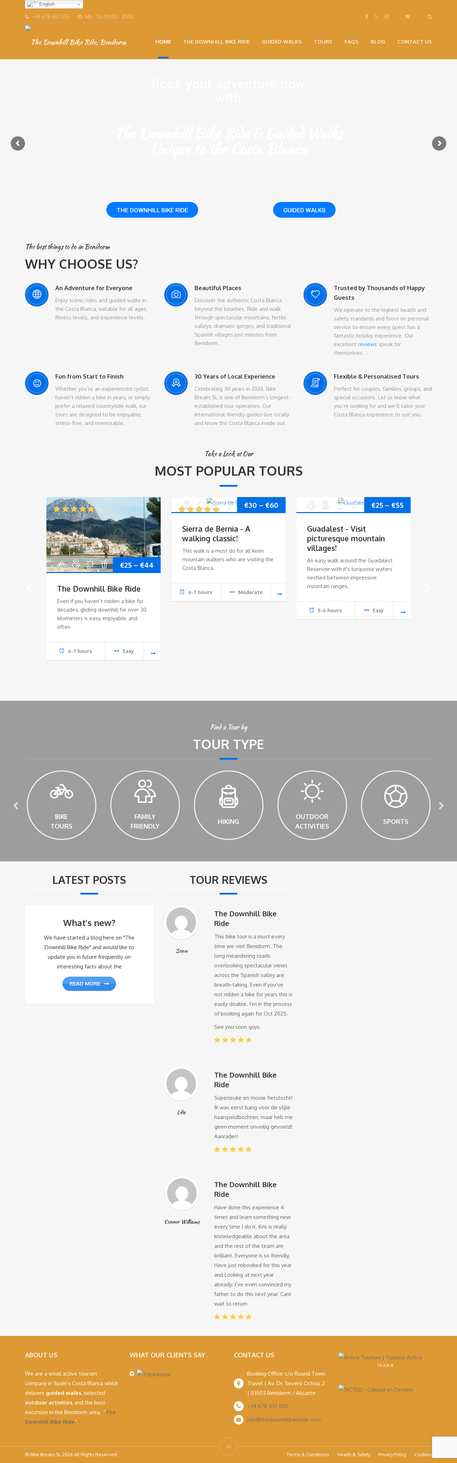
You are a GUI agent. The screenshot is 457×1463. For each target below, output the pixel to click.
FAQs (351, 41)
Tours (323, 41)
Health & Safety (353, 1454)
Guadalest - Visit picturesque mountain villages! (346, 538)
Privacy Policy (392, 1454)
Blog (378, 41)
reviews (367, 344)
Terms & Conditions (308, 1454)
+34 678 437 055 (267, 1406)
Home (163, 41)
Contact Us (414, 41)
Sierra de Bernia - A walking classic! (216, 533)
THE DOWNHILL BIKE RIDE (152, 210)
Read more (85, 983)
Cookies (423, 1454)
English (46, 4)
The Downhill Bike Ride (216, 41)
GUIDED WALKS (282, 41)
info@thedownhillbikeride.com (284, 1419)
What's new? (89, 922)
